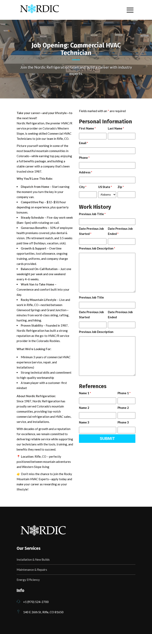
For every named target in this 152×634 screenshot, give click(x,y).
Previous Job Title (92, 214)
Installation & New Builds (33, 559)
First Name (87, 128)
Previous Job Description (97, 248)
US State (105, 187)
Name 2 (84, 407)
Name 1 (85, 393)
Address (85, 172)
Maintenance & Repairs (32, 569)
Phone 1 (124, 393)
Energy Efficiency (28, 579)
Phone (84, 157)
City (82, 187)
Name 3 (84, 422)
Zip (121, 187)
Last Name (116, 128)
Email (83, 143)
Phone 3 (123, 422)
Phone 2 (123, 407)
